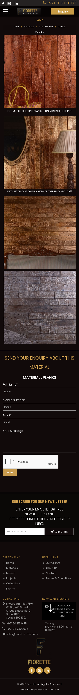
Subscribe (61, 531)
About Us (51, 568)
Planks (61, 26)
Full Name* (10, 384)
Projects (11, 578)
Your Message (13, 431)
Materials (29, 26)
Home (16, 26)
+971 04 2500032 (17, 629)
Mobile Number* (14, 400)
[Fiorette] (28, 9)
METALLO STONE (46, 26)
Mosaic (10, 573)
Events (10, 588)
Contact (51, 573)
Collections (13, 583)
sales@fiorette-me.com (22, 634)
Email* (7, 415)
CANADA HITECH (50, 689)
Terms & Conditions (58, 578)
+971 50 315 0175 (16, 623)
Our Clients (52, 563)
